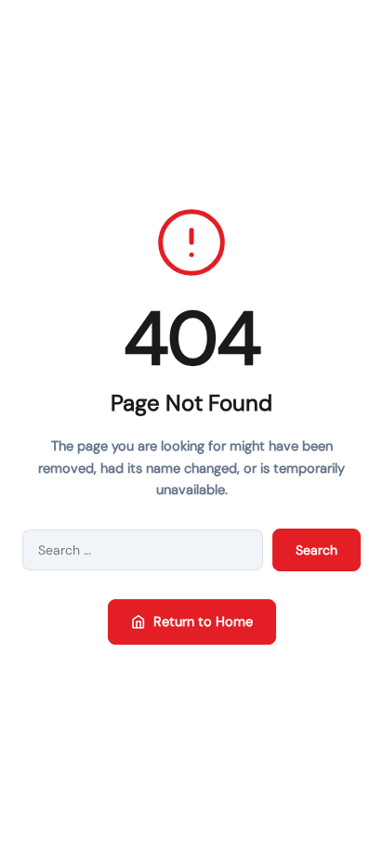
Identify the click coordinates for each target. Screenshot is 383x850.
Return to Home (203, 621)
